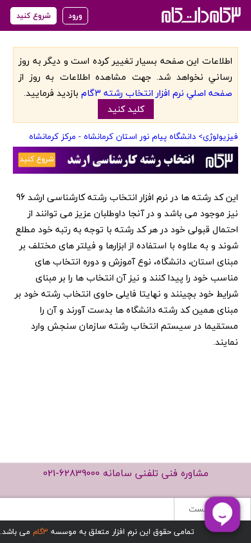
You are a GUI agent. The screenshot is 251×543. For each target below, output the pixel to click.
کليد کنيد (125, 109)
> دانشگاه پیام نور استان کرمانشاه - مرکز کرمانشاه (116, 136)
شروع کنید (33, 16)
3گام (40, 531)
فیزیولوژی (220, 136)
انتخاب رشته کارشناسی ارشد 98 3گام (200, 14)
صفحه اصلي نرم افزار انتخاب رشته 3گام (156, 93)
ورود (75, 16)
